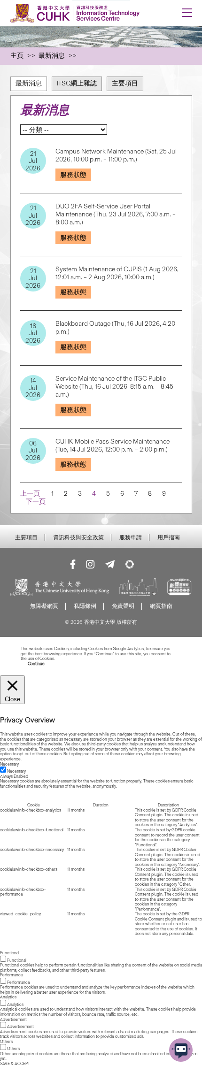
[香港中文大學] (60, 588)
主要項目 (125, 83)
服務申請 (130, 537)
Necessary (16, 771)
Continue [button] (36, 663)
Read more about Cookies (79, 658)
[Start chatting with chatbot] (181, 1050)
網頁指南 (161, 605)
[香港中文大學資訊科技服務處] (83, 13)
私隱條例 (85, 605)
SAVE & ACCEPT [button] (15, 1063)
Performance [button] (11, 975)
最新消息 (29, 83)
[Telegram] (110, 564)
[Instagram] (90, 564)
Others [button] (6, 1041)
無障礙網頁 (44, 605)
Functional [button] (9, 953)
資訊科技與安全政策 (78, 537)
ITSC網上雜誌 (77, 83)
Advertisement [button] (13, 1019)
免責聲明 (123, 605)
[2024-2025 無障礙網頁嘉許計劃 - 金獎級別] (179, 588)
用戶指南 (168, 537)
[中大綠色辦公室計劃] (129, 564)
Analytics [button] (8, 997)
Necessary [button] (9, 764)
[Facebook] (73, 564)
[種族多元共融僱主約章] (138, 588)
